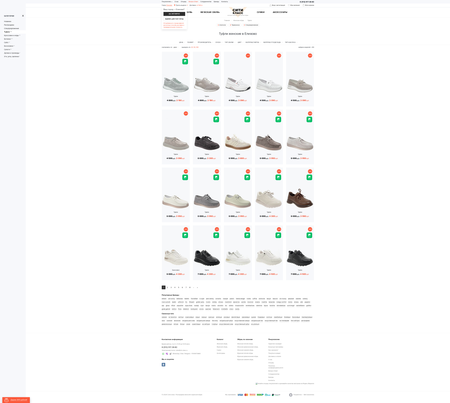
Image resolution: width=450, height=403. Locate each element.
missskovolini (239, 305)
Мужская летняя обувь (245, 353)
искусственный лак (271, 321)
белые (182, 324)
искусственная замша (242, 321)
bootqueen (194, 309)
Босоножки (9, 46)
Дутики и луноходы (12, 53)
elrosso (220, 302)
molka (249, 299)
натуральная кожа (188, 321)
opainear (208, 309)
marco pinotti (166, 302)
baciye (208, 305)
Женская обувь (238, 20)
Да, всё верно (174, 14)
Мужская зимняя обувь (245, 360)
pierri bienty (210, 299)
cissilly (237, 309)
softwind (181, 302)
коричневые (189, 317)
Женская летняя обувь (245, 344)
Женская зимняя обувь (245, 350)
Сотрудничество (205, 2)
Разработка (297, 395)
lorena (290, 302)
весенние (177, 321)
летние (176, 324)
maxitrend (228, 302)
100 (197, 47)
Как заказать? (273, 350)
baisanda (272, 302)
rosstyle (225, 299)
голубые (215, 324)
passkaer (291, 299)
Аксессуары (280, 12)
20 (192, 47)
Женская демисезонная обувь (247, 347)
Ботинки (8, 39)
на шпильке (255, 324)
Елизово (169, 5)
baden (174, 302)
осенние (169, 321)
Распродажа (9, 25)
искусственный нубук (242, 324)
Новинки (7, 21)
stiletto (231, 305)
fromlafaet (194, 299)
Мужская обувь (210, 12)
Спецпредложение (251, 25)
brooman (250, 302)
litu (186, 302)
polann (232, 299)
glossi (168, 305)
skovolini (220, 305)
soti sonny (171, 299)
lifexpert (191, 302)
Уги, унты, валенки (12, 56)
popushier (180, 305)
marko (214, 305)
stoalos (257, 302)
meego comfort (281, 302)
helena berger (240, 299)
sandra (243, 302)
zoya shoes (188, 305)
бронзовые (296, 317)
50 (194, 47)
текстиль (215, 321)
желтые (181, 317)
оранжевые (246, 317)
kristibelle (224, 309)
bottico (174, 309)
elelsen (164, 299)
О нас (176, 2)
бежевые (287, 317)
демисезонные (167, 324)
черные (204, 317)
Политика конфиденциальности (275, 367)
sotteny (305, 299)
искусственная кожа (226, 324)
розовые (227, 317)
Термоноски (235, 25)
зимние (164, 317)
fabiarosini (216, 309)
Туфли (8, 32)
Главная (227, 20)
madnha (264, 302)
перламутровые (307, 317)
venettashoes (250, 305)
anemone (262, 299)
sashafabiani (300, 305)
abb (301, 302)
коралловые (196, 324)
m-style (201, 299)
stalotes (298, 299)
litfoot (173, 305)
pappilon (307, 302)
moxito (208, 302)
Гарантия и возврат (275, 344)
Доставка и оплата (274, 356)
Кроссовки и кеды (12, 35)
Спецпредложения (11, 28)
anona (201, 309)
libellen (186, 299)
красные (211, 317)
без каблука (295, 321)
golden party (200, 302)
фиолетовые (235, 317)
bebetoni (186, 309)
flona (179, 309)
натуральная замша (203, 321)
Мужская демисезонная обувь (247, 356)
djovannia (236, 302)
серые (197, 317)
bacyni (269, 299)
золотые (269, 317)
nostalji (196, 305)
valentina (259, 305)
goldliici (308, 305)
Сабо (7, 42)
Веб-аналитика (309, 395)
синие (188, 324)
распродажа (305, 321)
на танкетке (173, 317)
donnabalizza (281, 305)
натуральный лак (257, 321)
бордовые (261, 317)
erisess (296, 302)
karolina (272, 305)
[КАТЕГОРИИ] (23, 16)
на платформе (284, 321)
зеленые (219, 317)
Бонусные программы (275, 347)
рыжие (253, 317)
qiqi (163, 305)
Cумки (261, 12)
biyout (266, 305)
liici (226, 305)
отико (231, 309)
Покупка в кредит (274, 353)
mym (202, 305)
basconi (275, 299)
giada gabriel (166, 309)
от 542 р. (196, 5)
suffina (255, 299)
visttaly (214, 302)
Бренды (216, 2)
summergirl (290, 305)
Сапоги (8, 49)
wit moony (282, 299)
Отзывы (183, 2)
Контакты (224, 2)
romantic (218, 299)
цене (175, 47)
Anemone (222, 25)
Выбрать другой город (174, 19)
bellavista (179, 299)
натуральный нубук (226, 321)
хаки (163, 321)
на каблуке (206, 324)
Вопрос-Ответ (193, 2)
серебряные (278, 317)
